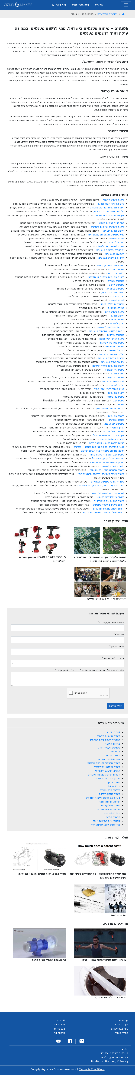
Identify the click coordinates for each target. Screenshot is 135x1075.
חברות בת (59, 1024)
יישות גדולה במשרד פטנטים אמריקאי (103, 512)
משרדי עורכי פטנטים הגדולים (107, 482)
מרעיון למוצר (112, 744)
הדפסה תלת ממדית (109, 790)
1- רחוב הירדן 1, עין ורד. (114, 1053)
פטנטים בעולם (116, 281)
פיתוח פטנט (117, 300)
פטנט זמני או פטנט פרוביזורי (107, 493)
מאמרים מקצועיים (107, 14)
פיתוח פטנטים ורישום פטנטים (107, 227)
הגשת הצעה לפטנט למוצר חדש (106, 443)
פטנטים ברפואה (115, 289)
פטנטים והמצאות (114, 346)
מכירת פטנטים (116, 308)
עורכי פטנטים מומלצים (111, 246)
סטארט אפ (114, 786)
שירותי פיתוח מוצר (109, 802)
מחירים (99, 5)
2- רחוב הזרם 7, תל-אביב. (112, 1057)
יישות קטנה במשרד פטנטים (108, 509)
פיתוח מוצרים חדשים (108, 736)
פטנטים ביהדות (115, 335)
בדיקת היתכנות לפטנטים (110, 327)
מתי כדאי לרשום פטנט (111, 223)
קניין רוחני (118, 428)
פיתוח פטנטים (116, 238)
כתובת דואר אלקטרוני (111, 622)
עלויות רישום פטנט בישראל (108, 211)
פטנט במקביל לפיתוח (112, 343)
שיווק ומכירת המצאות (108, 778)
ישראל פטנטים (116, 350)
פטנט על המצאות (114, 370)
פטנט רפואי (117, 319)
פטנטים (120, 404)
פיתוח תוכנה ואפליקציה (107, 767)
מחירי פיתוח (121, 1033)
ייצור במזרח (113, 755)
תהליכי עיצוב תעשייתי (107, 771)
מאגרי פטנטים (116, 273)
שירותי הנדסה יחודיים (108, 809)
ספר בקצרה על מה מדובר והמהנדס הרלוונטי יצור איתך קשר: (89, 670)
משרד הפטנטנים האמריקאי (109, 501)
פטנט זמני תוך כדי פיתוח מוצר (107, 455)
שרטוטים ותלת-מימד (112, 304)
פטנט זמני (118, 400)
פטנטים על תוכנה (114, 424)
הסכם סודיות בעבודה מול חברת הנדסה (102, 451)
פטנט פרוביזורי (115, 397)
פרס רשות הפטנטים (113, 381)
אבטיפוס (115, 751)
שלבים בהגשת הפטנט (112, 439)
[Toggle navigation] (126, 4)
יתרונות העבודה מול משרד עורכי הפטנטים (100, 485)
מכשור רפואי (113, 817)
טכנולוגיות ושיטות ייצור (106, 821)
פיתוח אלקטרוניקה (109, 794)
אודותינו (60, 1020)
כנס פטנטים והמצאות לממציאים (106, 235)
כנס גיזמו (59, 1029)
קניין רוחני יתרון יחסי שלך (109, 389)
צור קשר (60, 5)
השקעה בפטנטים (114, 254)
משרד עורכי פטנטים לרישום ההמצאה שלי (101, 474)
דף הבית (123, 1020)
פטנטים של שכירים (113, 431)
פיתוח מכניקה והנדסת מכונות (103, 763)
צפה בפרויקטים (80, 5)
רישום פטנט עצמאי (113, 231)
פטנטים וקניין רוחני (108, 748)
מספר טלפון (116, 646)
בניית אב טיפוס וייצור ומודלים (103, 798)
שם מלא (118, 634)
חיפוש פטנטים (116, 393)
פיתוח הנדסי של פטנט (111, 339)
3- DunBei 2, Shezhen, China (109, 1061)
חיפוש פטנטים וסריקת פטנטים (107, 207)
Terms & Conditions (92, 1069)
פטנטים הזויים (116, 269)
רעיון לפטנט (117, 323)
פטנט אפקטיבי (116, 420)
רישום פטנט (117, 316)
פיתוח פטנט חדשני (113, 200)
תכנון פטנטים (116, 385)
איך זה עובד (113, 732)
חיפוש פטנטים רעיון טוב (110, 265)
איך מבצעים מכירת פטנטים (109, 215)
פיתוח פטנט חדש (114, 312)
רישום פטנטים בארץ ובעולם (108, 366)
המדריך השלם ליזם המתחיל (105, 740)
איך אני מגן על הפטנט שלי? (108, 435)
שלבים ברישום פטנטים (111, 358)
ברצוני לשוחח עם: (113, 658)
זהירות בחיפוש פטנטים (111, 258)
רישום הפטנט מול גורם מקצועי (106, 470)
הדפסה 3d (59, 1033)
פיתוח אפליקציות (110, 805)
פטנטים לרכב (116, 285)
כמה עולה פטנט (115, 242)
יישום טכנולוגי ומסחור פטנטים (106, 331)
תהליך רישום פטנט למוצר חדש (107, 462)
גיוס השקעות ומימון (109, 759)
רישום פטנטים (116, 416)
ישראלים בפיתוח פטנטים (110, 250)
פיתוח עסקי (113, 782)
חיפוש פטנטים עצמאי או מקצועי (106, 277)
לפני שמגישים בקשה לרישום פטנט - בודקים (99, 447)
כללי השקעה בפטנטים (111, 354)
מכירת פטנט (117, 296)
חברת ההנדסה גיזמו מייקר (109, 408)
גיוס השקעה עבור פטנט (111, 204)
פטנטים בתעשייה (114, 377)
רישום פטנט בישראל (112, 292)
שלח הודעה (115, 706)
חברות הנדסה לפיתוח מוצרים (104, 775)
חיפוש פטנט (117, 373)
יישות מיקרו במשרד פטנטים (108, 505)
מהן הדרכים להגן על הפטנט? (108, 458)
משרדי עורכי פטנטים (112, 466)
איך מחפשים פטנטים (112, 362)
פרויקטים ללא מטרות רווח (105, 825)
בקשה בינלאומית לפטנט (110, 497)
